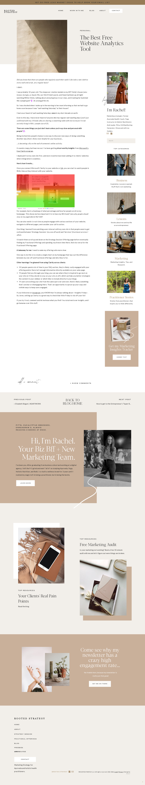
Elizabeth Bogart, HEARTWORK (28, 404)
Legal (116, 772)
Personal (85, 31)
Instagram (36, 293)
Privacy (121, 772)
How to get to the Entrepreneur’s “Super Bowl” (114, 404)
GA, (61, 168)
